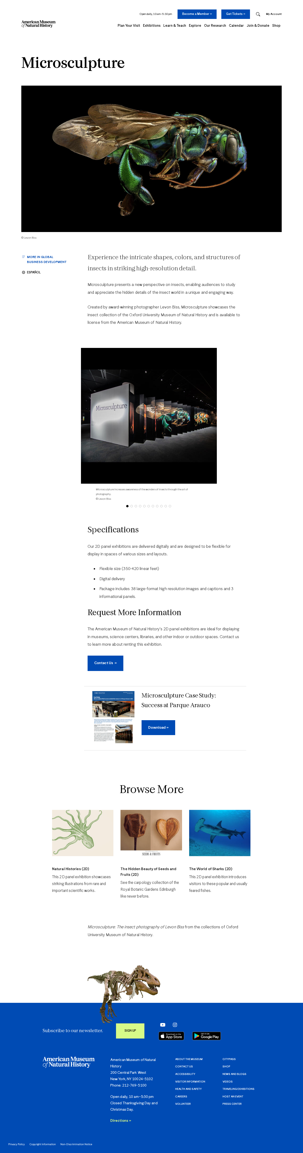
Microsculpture (73, 64)
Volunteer (183, 1104)
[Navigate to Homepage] (38, 24)
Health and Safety (188, 1089)
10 (166, 506)
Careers (181, 1096)
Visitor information (190, 1081)
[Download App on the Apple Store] (171, 1036)
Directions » (120, 1120)
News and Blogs (234, 1074)
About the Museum (189, 1059)
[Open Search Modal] (258, 14)
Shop (226, 1066)
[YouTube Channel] (162, 1024)
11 (170, 506)
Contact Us (184, 1066)
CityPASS (229, 1059)
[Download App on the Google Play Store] (206, 1036)
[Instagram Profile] (173, 1024)
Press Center (232, 1104)
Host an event (233, 1096)
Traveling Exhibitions (238, 1089)
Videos (228, 1081)
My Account (274, 14)
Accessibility (185, 1074)
